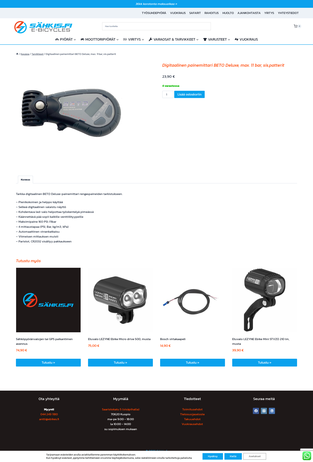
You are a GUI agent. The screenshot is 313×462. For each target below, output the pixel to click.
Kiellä (233, 456)
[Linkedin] (272, 411)
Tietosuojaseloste (192, 414)
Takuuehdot (192, 419)
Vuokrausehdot (192, 424)
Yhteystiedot (288, 13)
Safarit (195, 13)
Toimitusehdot (192, 409)
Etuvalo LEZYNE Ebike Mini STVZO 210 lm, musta (260, 341)
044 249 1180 (49, 414)
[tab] (70, 163)
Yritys (269, 13)
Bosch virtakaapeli (172, 339)
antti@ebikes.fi (49, 419)
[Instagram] (264, 411)
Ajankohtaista (249, 13)
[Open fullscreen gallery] (121, 163)
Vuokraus (178, 13)
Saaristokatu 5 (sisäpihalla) (120, 409)
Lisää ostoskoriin (189, 94)
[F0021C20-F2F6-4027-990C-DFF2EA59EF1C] (70, 112)
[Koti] (17, 54)
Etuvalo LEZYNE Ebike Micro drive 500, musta (119, 339)
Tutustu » (48, 362)
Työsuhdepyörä (154, 13)
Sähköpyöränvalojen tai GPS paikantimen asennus (44, 341)
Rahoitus (212, 13)
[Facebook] (256, 411)
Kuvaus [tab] (25, 179)
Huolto (228, 13)
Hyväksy (213, 456)
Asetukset (255, 456)
